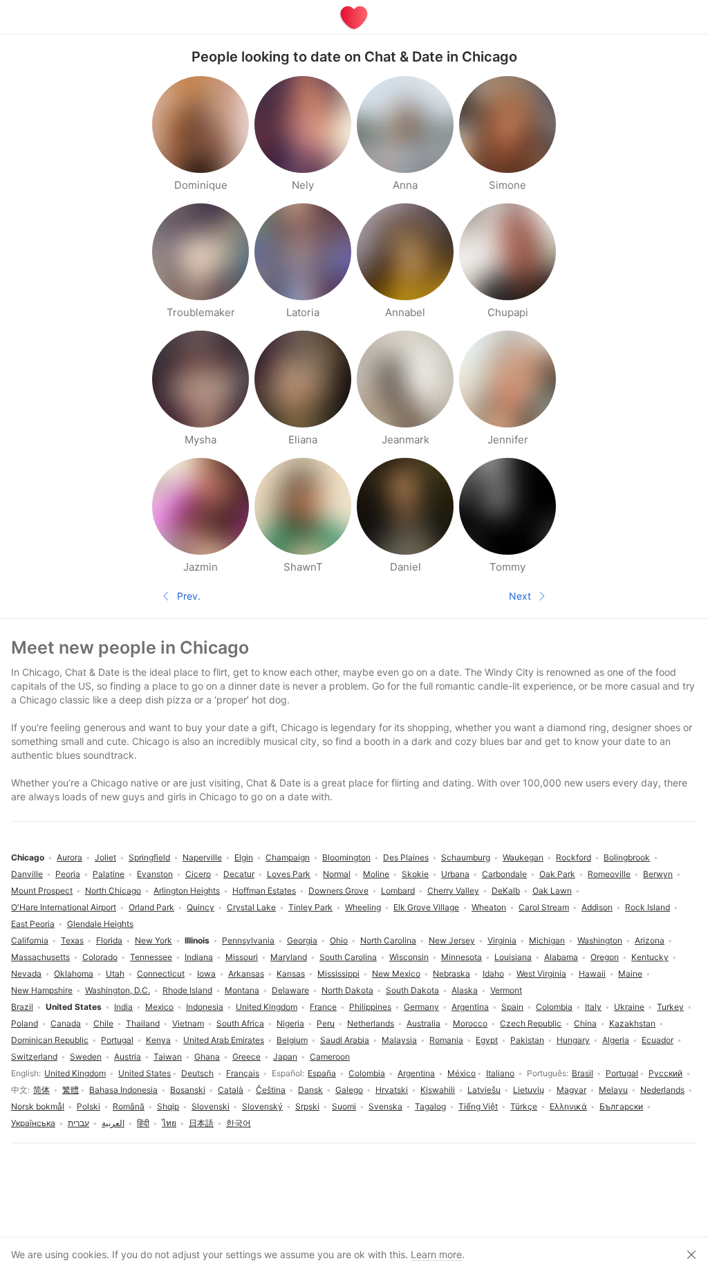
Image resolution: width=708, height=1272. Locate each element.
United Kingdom (75, 1073)
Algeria (615, 1040)
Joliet (105, 857)
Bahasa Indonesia (123, 1090)
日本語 (201, 1123)
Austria (127, 1056)
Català (230, 1090)
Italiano (500, 1073)
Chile (103, 1023)
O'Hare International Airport (63, 907)
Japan (285, 1056)
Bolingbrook (627, 857)
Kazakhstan (632, 1023)
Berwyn (658, 874)
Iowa (206, 973)
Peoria (67, 874)
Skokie (415, 874)
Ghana (207, 1056)
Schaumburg (465, 857)
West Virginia (541, 973)
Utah (115, 973)
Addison (597, 907)
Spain (512, 1007)
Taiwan (167, 1056)
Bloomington (346, 857)
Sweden (86, 1056)
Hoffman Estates (264, 890)
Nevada (26, 973)
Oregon (604, 957)
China (585, 1023)
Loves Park (288, 874)
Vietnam (188, 1023)
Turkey (670, 1007)
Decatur (238, 874)
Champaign (288, 857)
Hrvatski (391, 1090)
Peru (326, 1023)
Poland (24, 1023)
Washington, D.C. (117, 990)
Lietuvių (528, 1090)
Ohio (339, 940)
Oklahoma (73, 973)
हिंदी (143, 1123)
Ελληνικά (568, 1106)
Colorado (100, 957)
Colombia (366, 1073)
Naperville (202, 857)
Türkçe (523, 1106)
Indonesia (204, 1007)
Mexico (159, 1007)
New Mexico (396, 973)
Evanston (155, 874)
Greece (246, 1056)
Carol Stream (544, 907)
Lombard (398, 890)
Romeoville (609, 874)
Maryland (288, 957)
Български (621, 1106)
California (29, 940)
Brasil (582, 1073)
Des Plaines (406, 857)
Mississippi (338, 973)
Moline (376, 874)
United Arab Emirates (223, 1040)
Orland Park (151, 907)
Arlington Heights (186, 890)
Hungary (573, 1040)
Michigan (547, 940)
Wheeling (363, 907)
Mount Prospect (42, 890)
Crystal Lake (251, 907)
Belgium (292, 1040)
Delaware (290, 990)
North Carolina (388, 940)
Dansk (310, 1090)
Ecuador (657, 1040)
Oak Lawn (552, 890)
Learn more (436, 1254)
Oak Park (557, 874)
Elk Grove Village (426, 907)
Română (129, 1106)
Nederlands (662, 1090)
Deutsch (197, 1073)
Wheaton (489, 907)
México (461, 1073)
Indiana (199, 957)
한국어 (238, 1123)
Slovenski (211, 1106)
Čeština (271, 1090)
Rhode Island (187, 990)
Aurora (69, 857)
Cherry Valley (453, 890)
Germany (421, 1007)
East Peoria (33, 924)
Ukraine (629, 1007)
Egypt (487, 1040)
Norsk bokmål (37, 1106)
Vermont (506, 990)
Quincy (200, 907)
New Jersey (452, 940)
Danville (27, 874)
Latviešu (484, 1090)
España (322, 1073)
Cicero (198, 874)
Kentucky (650, 957)
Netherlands (370, 1023)
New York (153, 940)
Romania (446, 1040)
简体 (41, 1090)
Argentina (416, 1073)
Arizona (649, 940)
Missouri (241, 957)
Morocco (470, 1023)
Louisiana (513, 957)
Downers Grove (338, 890)
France (323, 1007)
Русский (665, 1073)
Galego (349, 1090)
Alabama (561, 957)
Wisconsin (409, 957)
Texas (72, 940)
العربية (113, 1123)
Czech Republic (530, 1023)
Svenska (385, 1106)
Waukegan (523, 857)
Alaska (464, 990)
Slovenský (262, 1106)
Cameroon (330, 1056)
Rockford (573, 857)
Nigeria (290, 1023)
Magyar (571, 1090)
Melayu (613, 1090)
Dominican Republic (49, 1040)
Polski (88, 1106)
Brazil (22, 1007)
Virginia (501, 940)
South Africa (240, 1023)
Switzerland (34, 1056)
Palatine (108, 874)
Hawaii (592, 973)
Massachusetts (40, 957)
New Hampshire (42, 990)
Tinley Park (310, 907)
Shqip (168, 1106)
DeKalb (506, 890)
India (123, 1007)
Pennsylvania (248, 940)
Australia (423, 1023)
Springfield (149, 857)
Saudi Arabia (344, 1040)
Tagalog (430, 1106)
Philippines (370, 1007)
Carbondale (504, 874)
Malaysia (399, 1040)
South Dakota (412, 990)
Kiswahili (437, 1090)
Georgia (302, 940)
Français (242, 1073)
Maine (630, 973)
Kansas (291, 973)
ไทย (169, 1123)
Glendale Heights (100, 924)
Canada (65, 1023)
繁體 (70, 1090)
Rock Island (647, 907)
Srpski (307, 1106)
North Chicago (113, 890)
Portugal (622, 1073)
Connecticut (161, 973)
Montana (242, 990)
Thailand (143, 1023)
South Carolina (348, 957)
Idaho (493, 973)
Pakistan (527, 1040)
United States (144, 1073)
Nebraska (451, 973)
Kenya (158, 1040)
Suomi (344, 1106)
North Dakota (347, 990)
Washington (599, 940)
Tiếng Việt (478, 1106)
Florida (109, 940)
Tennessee (151, 957)
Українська (33, 1123)
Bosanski (187, 1090)
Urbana (455, 874)
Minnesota (461, 957)
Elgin (243, 857)
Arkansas (246, 973)
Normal (337, 874)
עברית (78, 1123)
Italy (593, 1007)
